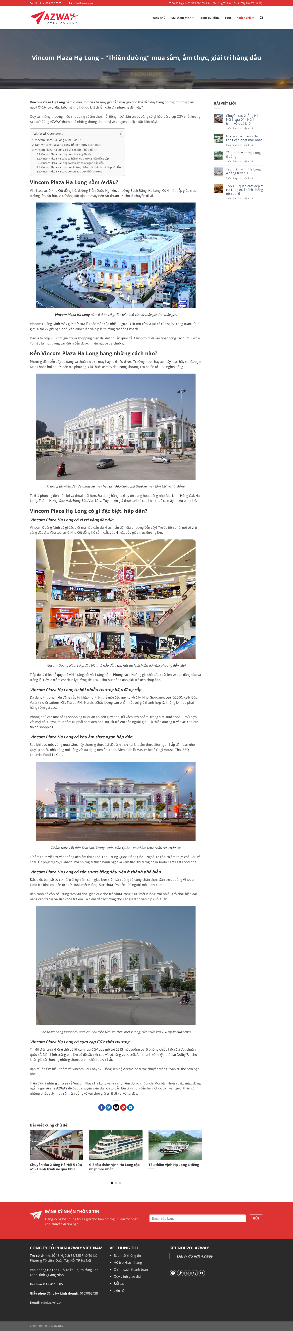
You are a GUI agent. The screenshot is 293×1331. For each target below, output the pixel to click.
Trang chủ (158, 18)
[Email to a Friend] (116, 1107)
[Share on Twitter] (108, 1107)
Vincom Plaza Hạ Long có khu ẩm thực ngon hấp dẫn (72, 163)
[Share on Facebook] (101, 1107)
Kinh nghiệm (246, 18)
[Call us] (194, 1273)
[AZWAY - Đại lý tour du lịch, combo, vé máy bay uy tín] (55, 17)
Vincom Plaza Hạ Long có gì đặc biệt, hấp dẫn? (65, 150)
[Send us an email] (187, 1273)
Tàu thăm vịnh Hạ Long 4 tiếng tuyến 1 (243, 171)
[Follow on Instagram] (173, 1273)
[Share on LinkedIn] (130, 1107)
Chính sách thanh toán (131, 1269)
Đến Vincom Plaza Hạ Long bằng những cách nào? (68, 145)
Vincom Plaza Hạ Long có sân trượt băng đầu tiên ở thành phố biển (81, 167)
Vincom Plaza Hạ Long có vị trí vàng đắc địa (66, 154)
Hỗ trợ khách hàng (128, 1262)
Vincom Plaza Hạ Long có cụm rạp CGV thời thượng (71, 171)
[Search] (261, 18)
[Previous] (35, 1148)
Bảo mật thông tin (127, 1255)
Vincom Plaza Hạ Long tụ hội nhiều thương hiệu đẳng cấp (75, 158)
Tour (228, 18)
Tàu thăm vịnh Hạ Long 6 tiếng (243, 155)
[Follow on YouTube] (202, 1273)
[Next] (196, 1148)
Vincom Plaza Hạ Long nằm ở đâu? (58, 140)
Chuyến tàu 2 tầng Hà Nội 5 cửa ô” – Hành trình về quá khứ (242, 119)
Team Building (209, 18)
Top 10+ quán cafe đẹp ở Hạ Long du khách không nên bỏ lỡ (244, 190)
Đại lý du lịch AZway (195, 1256)
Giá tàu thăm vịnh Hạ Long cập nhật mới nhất (244, 138)
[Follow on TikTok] (180, 1273)
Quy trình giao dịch (128, 1276)
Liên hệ (119, 1290)
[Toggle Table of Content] (116, 134)
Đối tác (119, 1283)
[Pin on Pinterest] (123, 1107)
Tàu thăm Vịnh (180, 18)
